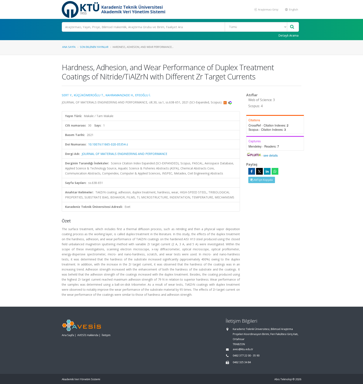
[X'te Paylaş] (259, 171)
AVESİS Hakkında (87, 335)
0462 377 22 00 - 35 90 (246, 355)
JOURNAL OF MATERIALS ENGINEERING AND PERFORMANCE (124, 154)
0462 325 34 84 (242, 362)
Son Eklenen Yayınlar (94, 47)
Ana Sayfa (69, 47)
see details (270, 155)
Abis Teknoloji (283, 379)
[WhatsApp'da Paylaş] (275, 171)
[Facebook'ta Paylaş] (251, 171)
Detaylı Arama (288, 35)
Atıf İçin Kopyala (263, 180)
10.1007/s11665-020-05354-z (108, 144)
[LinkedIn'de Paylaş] (267, 171)
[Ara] (292, 27)
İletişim (106, 335)
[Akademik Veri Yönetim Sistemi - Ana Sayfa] (81, 9)
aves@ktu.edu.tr (243, 349)
